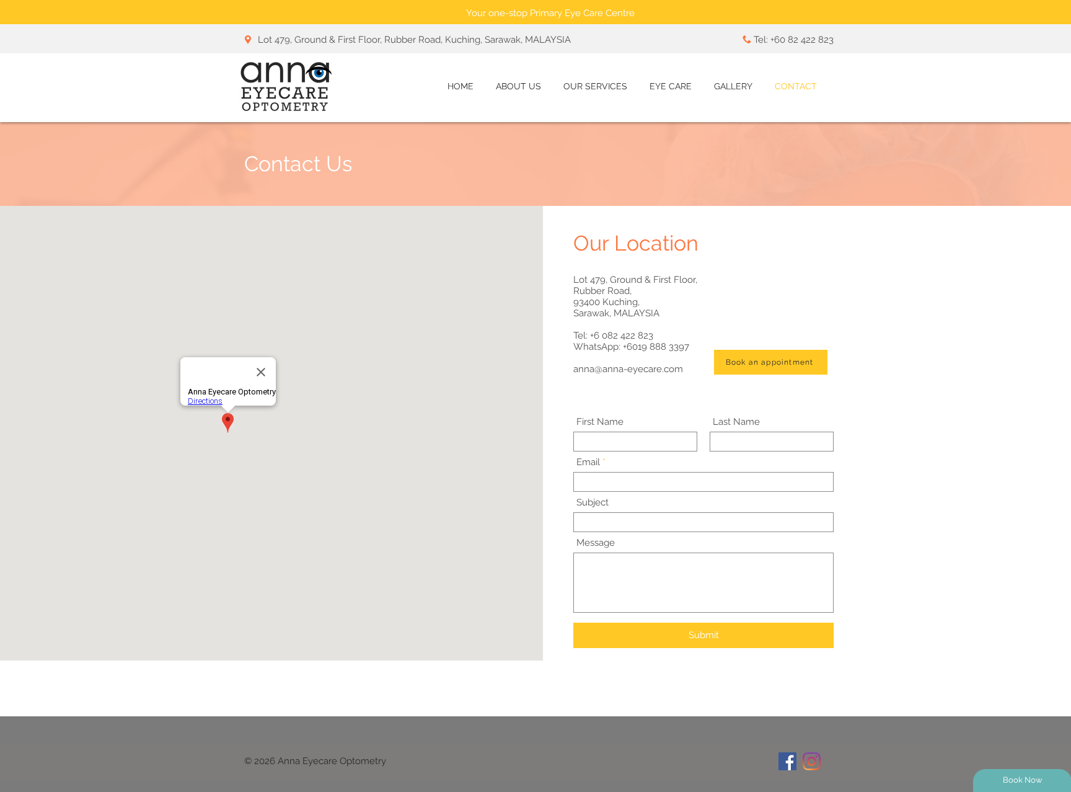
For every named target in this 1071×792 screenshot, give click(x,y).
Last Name (736, 422)
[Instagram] (812, 761)
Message (595, 543)
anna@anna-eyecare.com (628, 369)
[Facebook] (787, 761)
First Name (600, 422)
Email (588, 462)
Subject (592, 502)
